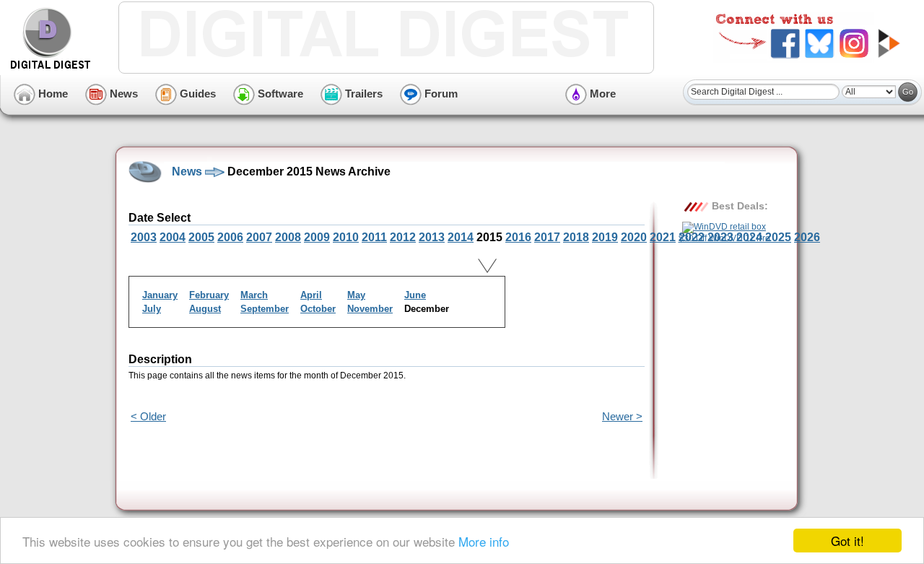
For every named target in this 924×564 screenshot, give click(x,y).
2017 (547, 237)
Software (279, 93)
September (264, 308)
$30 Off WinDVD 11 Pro (724, 238)
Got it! (847, 541)
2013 (432, 237)
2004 (173, 237)
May (356, 295)
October (318, 308)
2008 (288, 237)
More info (483, 541)
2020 (634, 237)
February (209, 295)
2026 (807, 237)
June (415, 295)
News (122, 93)
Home (51, 93)
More (601, 93)
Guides (196, 93)
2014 (461, 237)
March (254, 295)
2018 (576, 237)
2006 (230, 237)
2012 (403, 237)
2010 (346, 237)
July (151, 308)
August (205, 308)
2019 (605, 237)
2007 (259, 237)
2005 (201, 237)
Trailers (362, 93)
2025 (778, 237)
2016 (518, 237)
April (311, 295)
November (370, 308)
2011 (374, 237)
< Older (148, 416)
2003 (144, 237)
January (160, 295)
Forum (440, 93)
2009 (317, 237)
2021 (663, 237)
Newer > (622, 416)
